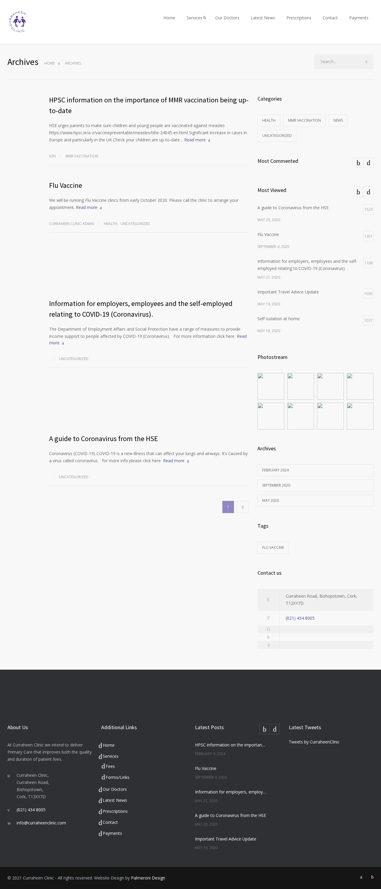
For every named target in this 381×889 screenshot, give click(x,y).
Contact (330, 18)
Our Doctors (227, 18)
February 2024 (275, 470)
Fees (110, 766)
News (338, 120)
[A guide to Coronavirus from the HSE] (149, 405)
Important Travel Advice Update (225, 839)
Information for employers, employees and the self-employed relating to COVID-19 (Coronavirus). (231, 792)
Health (110, 223)
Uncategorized (135, 223)
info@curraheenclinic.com (41, 823)
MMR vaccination (81, 156)
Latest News (263, 18)
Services (194, 18)
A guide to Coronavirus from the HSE (103, 438)
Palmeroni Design (148, 878)
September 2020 (276, 485)
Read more (195, 140)
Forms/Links (117, 777)
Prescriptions (298, 18)
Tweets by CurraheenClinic (314, 742)
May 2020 (270, 500)
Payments (358, 18)
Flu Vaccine (65, 185)
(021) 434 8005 (300, 618)
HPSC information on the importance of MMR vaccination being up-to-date (231, 745)
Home (169, 18)
